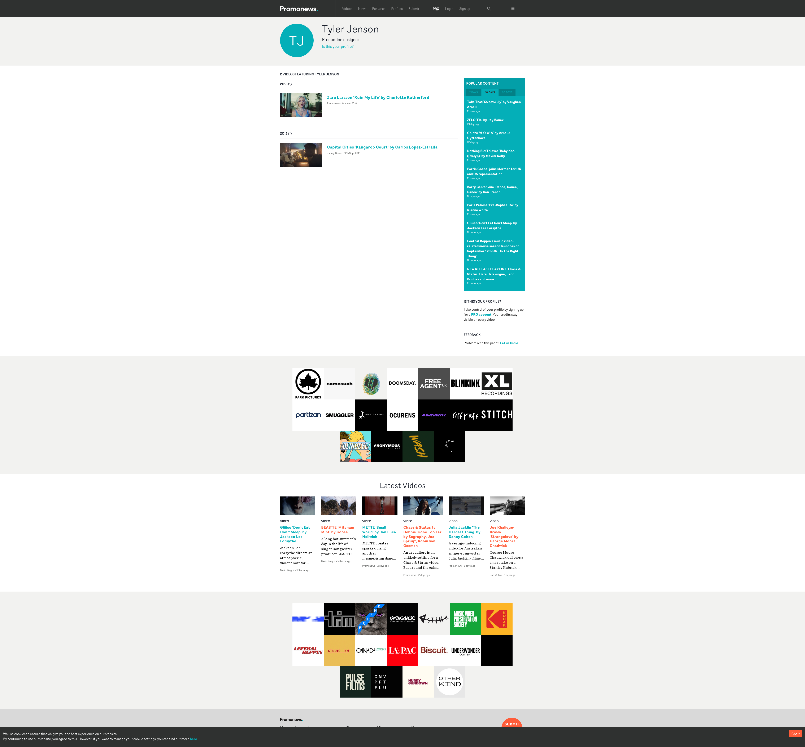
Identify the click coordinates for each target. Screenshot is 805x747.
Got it (795, 733)
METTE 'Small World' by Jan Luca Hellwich (379, 532)
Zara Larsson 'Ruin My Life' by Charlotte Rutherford (378, 97)
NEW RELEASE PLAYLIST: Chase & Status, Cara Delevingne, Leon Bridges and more (494, 274)
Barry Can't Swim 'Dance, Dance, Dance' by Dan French (492, 189)
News (362, 8)
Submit (414, 8)
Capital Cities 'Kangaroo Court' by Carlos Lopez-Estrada (382, 147)
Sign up (464, 8)
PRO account (481, 314)
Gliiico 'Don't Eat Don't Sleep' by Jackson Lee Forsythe (492, 225)
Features (378, 8)
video (284, 521)
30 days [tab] (490, 92)
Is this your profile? (338, 46)
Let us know (509, 342)
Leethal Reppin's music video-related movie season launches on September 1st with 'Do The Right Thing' (493, 248)
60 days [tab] (507, 92)
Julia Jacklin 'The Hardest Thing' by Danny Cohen (464, 532)
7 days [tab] (473, 92)
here (193, 738)
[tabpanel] (494, 193)
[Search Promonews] (489, 8)
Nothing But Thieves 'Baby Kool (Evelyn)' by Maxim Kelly (491, 153)
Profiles (397, 8)
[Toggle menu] (513, 8)
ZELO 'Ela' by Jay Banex (485, 119)
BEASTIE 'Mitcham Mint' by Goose (337, 529)
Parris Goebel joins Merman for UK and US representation (494, 171)
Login (449, 8)
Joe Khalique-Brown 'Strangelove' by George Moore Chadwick (504, 536)
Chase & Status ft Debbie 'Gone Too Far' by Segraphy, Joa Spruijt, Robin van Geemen (422, 536)
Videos (347, 8)
